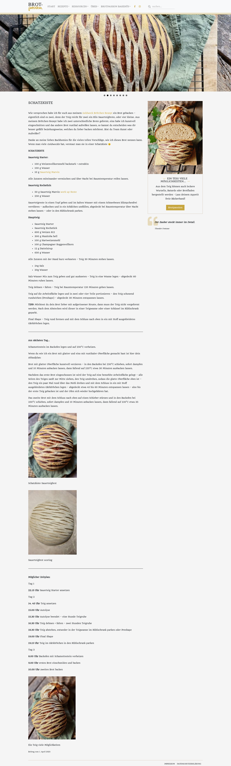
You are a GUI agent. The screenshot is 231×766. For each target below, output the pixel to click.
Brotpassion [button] (175, 207)
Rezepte (63, 6)
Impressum (169, 764)
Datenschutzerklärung (189, 764)
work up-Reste (68, 192)
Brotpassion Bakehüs (115, 6)
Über (94, 6)
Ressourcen (79, 6)
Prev (4, 52)
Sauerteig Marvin (49, 172)
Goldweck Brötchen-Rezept (97, 113)
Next (226, 52)
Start (51, 6)
